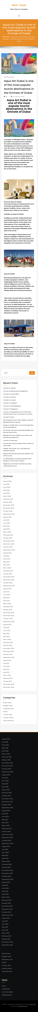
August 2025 (7, 517)
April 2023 (6, 600)
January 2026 (7, 502)
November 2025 (8, 508)
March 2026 (7, 496)
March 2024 (7, 568)
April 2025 (6, 529)
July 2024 (6, 556)
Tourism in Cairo (8, 417)
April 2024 (6, 565)
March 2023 (7, 603)
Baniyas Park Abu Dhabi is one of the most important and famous (17, 436)
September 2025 (9, 514)
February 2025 (8, 535)
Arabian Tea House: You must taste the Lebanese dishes (16, 449)
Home (7, 37)
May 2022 (6, 633)
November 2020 (8, 687)
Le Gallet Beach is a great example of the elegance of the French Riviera (17, 460)
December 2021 (8, 648)
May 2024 (6, 562)
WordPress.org (7, 995)
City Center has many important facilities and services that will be (18, 431)
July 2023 (6, 592)
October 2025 (7, 511)
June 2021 (6, 666)
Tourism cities (7, 714)
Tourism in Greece (9, 397)
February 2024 (8, 571)
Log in (4, 986)
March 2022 (7, 639)
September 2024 (9, 550)
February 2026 (8, 499)
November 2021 (8, 651)
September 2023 (9, 586)
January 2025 (7, 538)
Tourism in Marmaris (10, 440)
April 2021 (6, 672)
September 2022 (9, 621)
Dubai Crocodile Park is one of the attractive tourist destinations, (18, 426)
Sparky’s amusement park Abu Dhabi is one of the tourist (18, 455)
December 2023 (8, 577)
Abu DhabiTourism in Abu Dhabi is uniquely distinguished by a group (18, 421)
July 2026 (6, 484)
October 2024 (8, 547)
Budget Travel (8, 705)
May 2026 (6, 490)
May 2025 (6, 526)
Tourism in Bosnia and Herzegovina (15, 391)
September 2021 (8, 657)
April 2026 (6, 493)
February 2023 (8, 606)
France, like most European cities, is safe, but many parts (18, 444)
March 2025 (7, 532)
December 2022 (8, 612)
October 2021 (7, 654)
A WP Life (32, 1004)
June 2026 (6, 487)
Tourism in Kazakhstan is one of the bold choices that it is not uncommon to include (17, 413)
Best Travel (19, 5)
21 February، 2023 (18, 96)
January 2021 (7, 681)
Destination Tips (8, 708)
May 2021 (6, 669)
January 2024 (7, 574)
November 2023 (8, 580)
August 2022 (7, 624)
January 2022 (7, 645)
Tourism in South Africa (11, 394)
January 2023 (7, 609)
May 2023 (6, 598)
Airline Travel (7, 702)
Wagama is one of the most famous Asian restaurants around (17, 465)
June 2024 (6, 559)
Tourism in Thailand (10, 403)
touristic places (9, 77)
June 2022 (6, 630)
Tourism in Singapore (10, 409)
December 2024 (8, 541)
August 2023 (7, 589)
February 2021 (8, 678)
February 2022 (8, 642)
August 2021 (7, 660)
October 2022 (7, 618)
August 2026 (7, 481)
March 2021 (7, 675)
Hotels (5, 711)
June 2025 (6, 523)
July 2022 (6, 627)
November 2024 (8, 544)
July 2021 (6, 663)
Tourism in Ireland (9, 400)
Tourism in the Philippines (12, 406)
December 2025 (8, 505)
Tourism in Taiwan (9, 388)
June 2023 (6, 595)
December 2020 (8, 684)
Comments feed (7, 992)
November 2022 (8, 615)
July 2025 (6, 520)
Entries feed (6, 989)
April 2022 (6, 636)
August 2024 (7, 553)
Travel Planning (8, 720)
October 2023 (7, 583)
